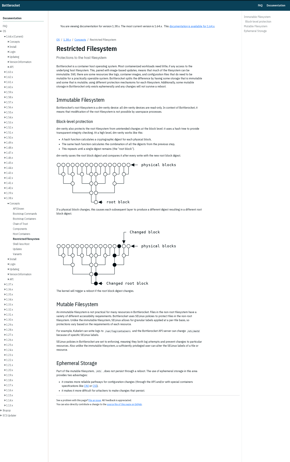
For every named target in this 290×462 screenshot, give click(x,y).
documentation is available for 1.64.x (192, 26)
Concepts (80, 39)
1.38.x (67, 39)
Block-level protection (258, 21)
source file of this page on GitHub (124, 404)
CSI (95, 386)
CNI (86, 386)
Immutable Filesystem (257, 16)
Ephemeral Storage (255, 31)
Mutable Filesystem (255, 26)
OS (58, 39)
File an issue (94, 400)
